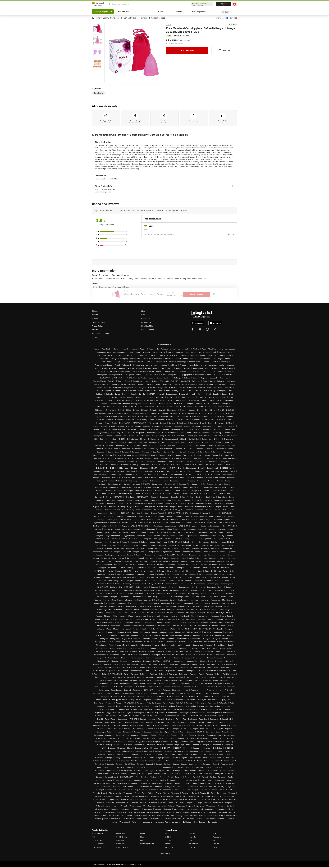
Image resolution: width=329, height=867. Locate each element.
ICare (168, 24)
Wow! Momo (193, 844)
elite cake (192, 837)
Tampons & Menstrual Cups (194, 278)
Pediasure (217, 837)
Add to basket (187, 50)
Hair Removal (98, 278)
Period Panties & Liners (152, 278)
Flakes (142, 837)
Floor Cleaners (98, 844)
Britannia (167, 844)
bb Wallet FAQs (147, 322)
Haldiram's (168, 847)
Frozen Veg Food (99, 847)
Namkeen (120, 840)
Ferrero (192, 847)
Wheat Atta (120, 833)
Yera (190, 840)
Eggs (142, 840)
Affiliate (95, 330)
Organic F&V (97, 840)
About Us (95, 315)
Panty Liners (134, 278)
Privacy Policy (97, 326)
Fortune (216, 844)
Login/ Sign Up (223, 4)
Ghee (142, 833)
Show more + (164, 853)
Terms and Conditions (100, 333)
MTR (214, 833)
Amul (166, 833)
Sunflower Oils (98, 833)
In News (95, 318)
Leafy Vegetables (147, 844)
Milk (93, 837)
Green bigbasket (98, 322)
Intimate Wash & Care (116, 278)
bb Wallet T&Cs (147, 326)
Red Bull (167, 837)
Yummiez (168, 840)
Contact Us (145, 318)
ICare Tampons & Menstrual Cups (114, 287)
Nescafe (192, 833)
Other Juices (121, 844)
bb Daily (95, 337)
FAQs (143, 315)
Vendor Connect (147, 330)
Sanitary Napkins (172, 278)
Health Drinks (121, 837)
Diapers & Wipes (122, 847)
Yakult (215, 840)
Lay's (215, 847)
